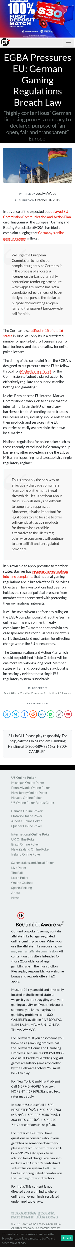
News (15, 897)
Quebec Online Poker (26, 826)
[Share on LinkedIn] (42, 714)
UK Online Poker (23, 839)
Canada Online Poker (27, 811)
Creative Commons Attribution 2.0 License (45, 693)
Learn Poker (20, 877)
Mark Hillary (11, 693)
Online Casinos (22, 882)
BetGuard (50, 1168)
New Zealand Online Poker (30, 849)
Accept (67, 1238)
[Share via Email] (68, 714)
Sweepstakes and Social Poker (32, 862)
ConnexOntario (43, 1148)
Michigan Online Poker (27, 782)
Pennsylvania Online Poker (30, 787)
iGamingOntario (28, 1178)
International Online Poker (31, 834)
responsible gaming (22, 1216)
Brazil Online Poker (25, 844)
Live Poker (18, 867)
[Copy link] (59, 714)
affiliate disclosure (47, 1216)
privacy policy (46, 1212)
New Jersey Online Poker (29, 792)
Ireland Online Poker (26, 854)
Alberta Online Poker (26, 821)
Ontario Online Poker (26, 816)
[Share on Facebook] (24, 714)
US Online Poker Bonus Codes (33, 802)
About (15, 892)
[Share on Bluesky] (15, 714)
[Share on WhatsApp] (50, 714)
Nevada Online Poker (26, 797)
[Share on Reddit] (33, 714)
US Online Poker (23, 777)
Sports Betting (21, 887)
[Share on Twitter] (7, 714)
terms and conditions (23, 1212)
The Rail (17, 872)
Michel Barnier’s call (35, 371)
